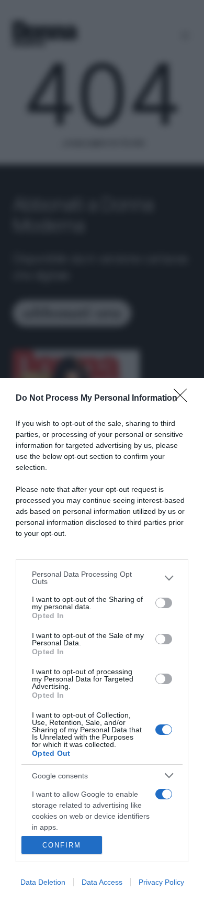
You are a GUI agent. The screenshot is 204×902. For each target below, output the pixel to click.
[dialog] (102, 640)
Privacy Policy (161, 882)
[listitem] (102, 577)
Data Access (102, 882)
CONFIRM (61, 845)
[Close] (184, 399)
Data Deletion (42, 882)
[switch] (163, 603)
